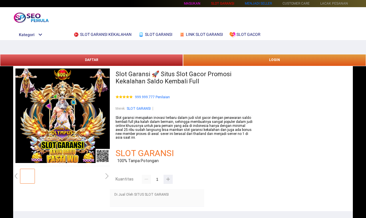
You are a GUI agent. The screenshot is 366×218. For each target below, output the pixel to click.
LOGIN (274, 60)
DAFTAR (91, 60)
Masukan (192, 3)
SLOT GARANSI (139, 109)
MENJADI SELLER (258, 3)
